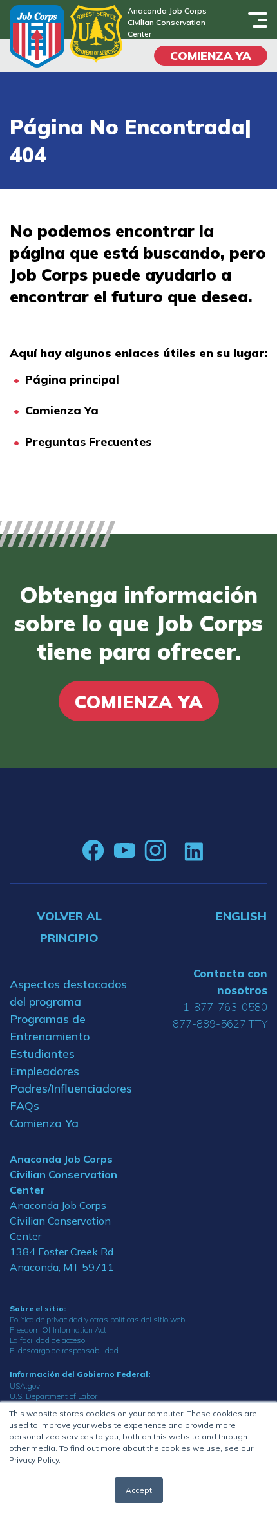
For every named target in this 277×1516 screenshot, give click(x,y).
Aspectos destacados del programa (68, 993)
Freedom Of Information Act (58, 1330)
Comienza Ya (62, 410)
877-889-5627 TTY (220, 1023)
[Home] (37, 36)
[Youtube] (124, 850)
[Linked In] (193, 851)
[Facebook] (93, 850)
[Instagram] (155, 850)
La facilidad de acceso (47, 1340)
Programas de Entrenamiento (50, 1028)
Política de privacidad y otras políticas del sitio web (97, 1319)
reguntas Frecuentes (92, 441)
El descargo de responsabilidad (64, 1350)
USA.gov (25, 1386)
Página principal (72, 379)
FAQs (24, 1105)
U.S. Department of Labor (53, 1396)
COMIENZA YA (210, 55)
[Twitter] (175, 851)
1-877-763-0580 (225, 1006)
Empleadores (44, 1071)
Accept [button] (139, 1490)
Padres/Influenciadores (69, 1088)
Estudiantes (42, 1053)
